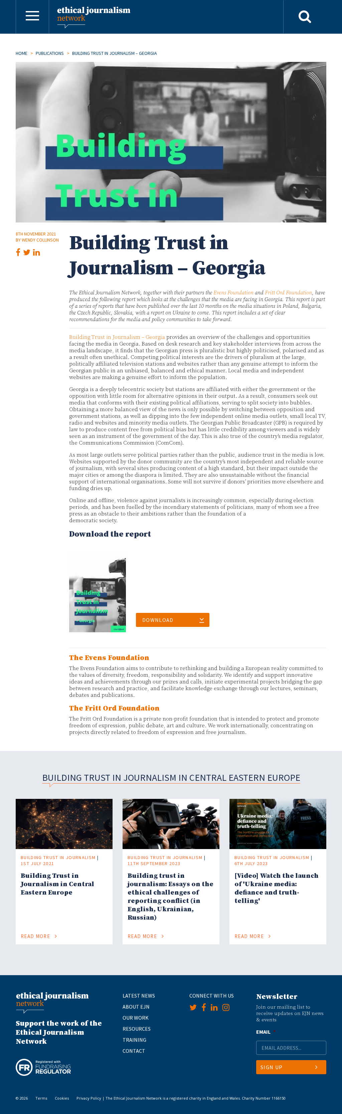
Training (134, 1039)
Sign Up (272, 1067)
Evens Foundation (233, 292)
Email (266, 1031)
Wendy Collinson (40, 240)
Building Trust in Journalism (58, 857)
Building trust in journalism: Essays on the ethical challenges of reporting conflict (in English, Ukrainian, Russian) (170, 897)
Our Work (136, 1017)
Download (158, 620)
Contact (134, 1050)
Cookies (62, 1098)
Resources (137, 1028)
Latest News (139, 995)
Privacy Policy (88, 1098)
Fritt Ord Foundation (288, 292)
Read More (36, 936)
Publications (50, 53)
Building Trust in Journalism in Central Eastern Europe (57, 884)
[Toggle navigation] (32, 16)
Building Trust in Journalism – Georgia (117, 337)
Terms (41, 1098)
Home (21, 53)
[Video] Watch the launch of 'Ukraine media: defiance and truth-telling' (276, 888)
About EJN (136, 1006)
